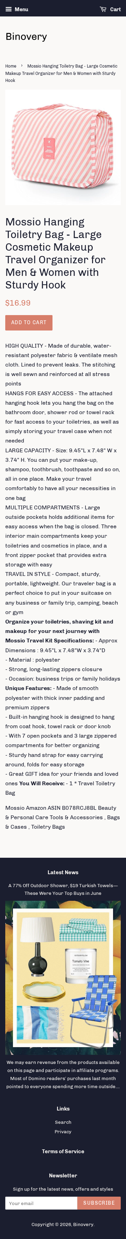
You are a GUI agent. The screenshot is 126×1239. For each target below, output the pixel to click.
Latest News (63, 872)
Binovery (83, 1224)
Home (10, 66)
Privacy (63, 1131)
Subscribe (99, 1203)
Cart (115, 10)
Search (63, 1122)
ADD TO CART (29, 323)
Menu (21, 10)
